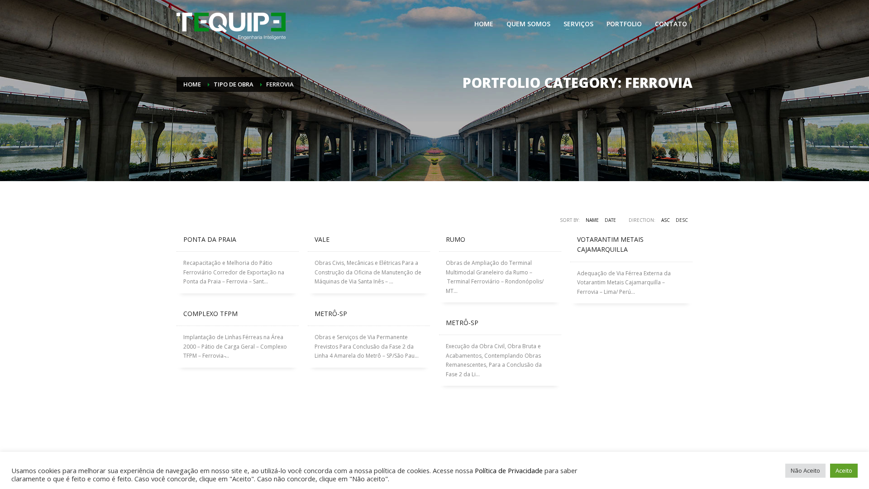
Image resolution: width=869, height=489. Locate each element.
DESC (682, 220)
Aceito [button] (844, 470)
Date (610, 220)
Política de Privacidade (509, 470)
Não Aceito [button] (805, 470)
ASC (665, 220)
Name (592, 220)
